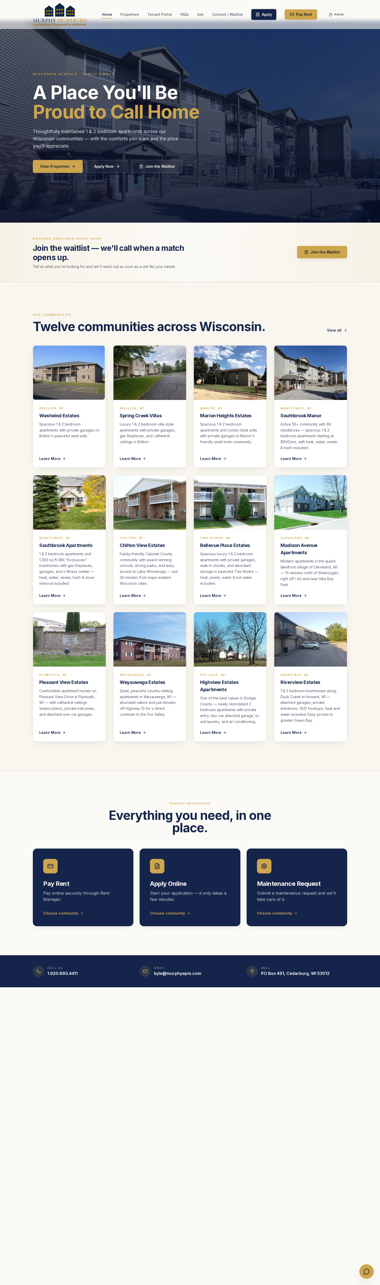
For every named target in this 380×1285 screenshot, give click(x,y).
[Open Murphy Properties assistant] (366, 1271)
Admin (339, 14)
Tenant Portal (159, 14)
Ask (200, 14)
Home (107, 14)
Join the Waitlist (160, 166)
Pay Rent (304, 14)
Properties (129, 14)
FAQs (184, 14)
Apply (267, 14)
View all (334, 330)
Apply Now (104, 166)
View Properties (54, 166)
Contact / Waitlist (227, 14)
